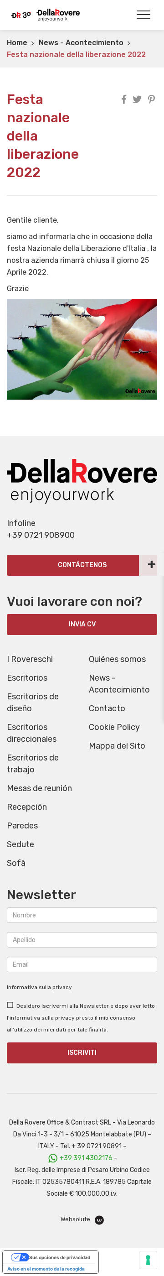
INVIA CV (82, 624)
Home (17, 42)
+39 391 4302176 (86, 1158)
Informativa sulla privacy (39, 987)
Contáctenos (82, 565)
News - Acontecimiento (81, 42)
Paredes (22, 826)
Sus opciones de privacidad (59, 1257)
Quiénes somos (117, 659)
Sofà (16, 863)
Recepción (27, 807)
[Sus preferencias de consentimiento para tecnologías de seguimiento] (148, 1260)
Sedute (20, 844)
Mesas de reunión (39, 788)
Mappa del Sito (117, 746)
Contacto (107, 708)
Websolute (76, 1219)
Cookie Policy (114, 727)
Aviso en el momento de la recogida (46, 1268)
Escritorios (27, 678)
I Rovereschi (30, 659)
